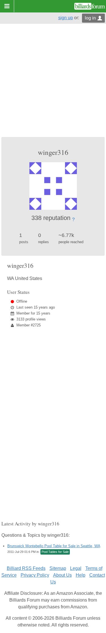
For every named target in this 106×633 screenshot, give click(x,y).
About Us (62, 575)
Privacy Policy (35, 575)
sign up (65, 17)
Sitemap (57, 568)
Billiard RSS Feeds (26, 568)
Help (80, 575)
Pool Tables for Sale (55, 551)
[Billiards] (89, 6)
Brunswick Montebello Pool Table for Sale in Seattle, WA (53, 546)
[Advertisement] (53, 81)
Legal (75, 568)
